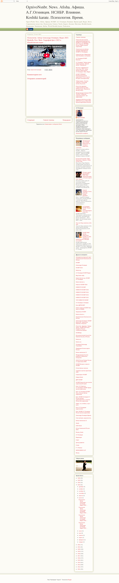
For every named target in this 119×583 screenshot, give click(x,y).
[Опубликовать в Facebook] (50, 70)
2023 (79, 484)
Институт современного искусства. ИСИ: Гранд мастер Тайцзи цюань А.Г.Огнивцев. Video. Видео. (83, 69)
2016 (79, 558)
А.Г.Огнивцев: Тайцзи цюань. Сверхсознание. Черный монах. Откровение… (83, 64)
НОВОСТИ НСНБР (81, 287)
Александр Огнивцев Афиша (83, 415)
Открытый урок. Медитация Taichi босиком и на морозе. (83, 55)
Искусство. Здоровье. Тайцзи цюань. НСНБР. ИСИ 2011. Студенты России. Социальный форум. (83, 328)
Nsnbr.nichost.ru (80, 314)
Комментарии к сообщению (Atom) (53, 124)
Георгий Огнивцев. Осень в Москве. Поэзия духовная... (87, 192)
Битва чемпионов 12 (81, 352)
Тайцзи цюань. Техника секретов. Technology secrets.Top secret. (82, 82)
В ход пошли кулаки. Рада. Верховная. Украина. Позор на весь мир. (83, 160)
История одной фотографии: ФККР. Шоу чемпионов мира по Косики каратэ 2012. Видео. (84, 176)
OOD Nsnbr (79, 425)
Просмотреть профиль (82, 133)
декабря (81, 486)
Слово (77, 445)
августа (81, 495)
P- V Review (79, 447)
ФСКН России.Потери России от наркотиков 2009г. (83, 361)
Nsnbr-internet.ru (80, 282)
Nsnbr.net (78, 339)
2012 (79, 567)
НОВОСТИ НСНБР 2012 (82, 297)
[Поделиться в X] (48, 70)
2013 (79, 564)
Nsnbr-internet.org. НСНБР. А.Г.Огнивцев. (83, 278)
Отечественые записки (82, 368)
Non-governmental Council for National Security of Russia (83, 336)
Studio (77, 423)
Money (77, 452)
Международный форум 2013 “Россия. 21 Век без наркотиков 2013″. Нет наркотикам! (84, 95)
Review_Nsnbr (79, 432)
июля (80, 497)
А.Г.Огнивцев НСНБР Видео (83, 273)
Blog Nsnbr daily (80, 275)
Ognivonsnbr (81, 117)
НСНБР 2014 (79, 267)
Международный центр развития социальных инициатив (82, 356)
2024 (79, 482)
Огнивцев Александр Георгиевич (81, 345)
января (81, 542)
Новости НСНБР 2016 (81, 284)
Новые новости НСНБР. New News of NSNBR (83, 308)
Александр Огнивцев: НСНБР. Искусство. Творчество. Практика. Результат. (83, 322)
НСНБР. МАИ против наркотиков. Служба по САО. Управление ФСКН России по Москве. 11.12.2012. (83, 236)
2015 (79, 560)
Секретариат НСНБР (81, 374)
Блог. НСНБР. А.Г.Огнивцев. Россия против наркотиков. (83, 412)
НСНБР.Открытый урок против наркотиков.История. (84, 383)
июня (80, 531)
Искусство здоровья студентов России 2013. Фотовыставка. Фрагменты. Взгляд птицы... (83, 88)
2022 (79, 544)
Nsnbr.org (78, 270)
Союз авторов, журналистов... (84, 418)
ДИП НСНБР (79, 379)
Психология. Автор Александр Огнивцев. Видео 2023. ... (83, 502)
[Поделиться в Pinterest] (51, 70)
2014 (79, 562)
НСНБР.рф (78, 332)
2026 (79, 478)
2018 (79, 553)
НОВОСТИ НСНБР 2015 (82, 289)
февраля (81, 539)
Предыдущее (67, 120)
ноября (81, 489)
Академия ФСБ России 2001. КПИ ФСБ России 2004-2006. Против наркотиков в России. (83, 101)
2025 (79, 480)
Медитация (79, 437)
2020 (79, 549)
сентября (81, 493)
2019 (79, 551)
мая (80, 533)
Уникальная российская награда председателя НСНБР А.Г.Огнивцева (82, 50)
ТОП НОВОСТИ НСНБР (82, 300)
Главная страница (48, 120)
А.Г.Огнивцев (79, 434)
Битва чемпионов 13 (81, 420)
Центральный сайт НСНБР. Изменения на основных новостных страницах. (83, 144)
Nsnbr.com (78, 342)
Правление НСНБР (81, 311)
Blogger (69, 579)
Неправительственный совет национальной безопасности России (83, 259)
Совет (77, 440)
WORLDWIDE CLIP (81, 450)
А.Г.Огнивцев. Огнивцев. (82, 302)
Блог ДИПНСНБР (80, 305)
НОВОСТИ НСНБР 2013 (82, 295)
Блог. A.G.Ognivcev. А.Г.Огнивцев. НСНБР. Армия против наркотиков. (83, 388)
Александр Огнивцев (81, 265)
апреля (81, 535)
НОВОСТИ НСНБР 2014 (82, 292)
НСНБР (78, 262)
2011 (79, 569)
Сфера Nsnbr (79, 377)
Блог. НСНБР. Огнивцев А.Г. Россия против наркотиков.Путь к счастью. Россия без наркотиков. (83, 399)
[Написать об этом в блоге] (47, 70)
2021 (79, 547)
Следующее (31, 120)
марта (81, 537)
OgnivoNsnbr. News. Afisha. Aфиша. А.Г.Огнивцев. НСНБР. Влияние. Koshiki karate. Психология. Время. (55, 12)
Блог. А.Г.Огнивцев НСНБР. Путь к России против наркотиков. (83, 393)
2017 (79, 555)
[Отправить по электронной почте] (45, 70)
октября (81, 491)
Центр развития (80, 442)
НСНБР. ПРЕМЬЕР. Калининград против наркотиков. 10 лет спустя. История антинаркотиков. (83, 76)
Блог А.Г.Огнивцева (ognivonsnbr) (81, 408)
